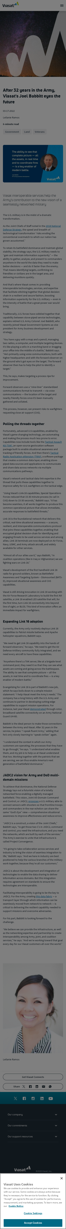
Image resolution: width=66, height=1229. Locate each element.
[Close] (62, 1178)
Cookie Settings (33, 1213)
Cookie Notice (16, 1206)
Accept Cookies (33, 1222)
